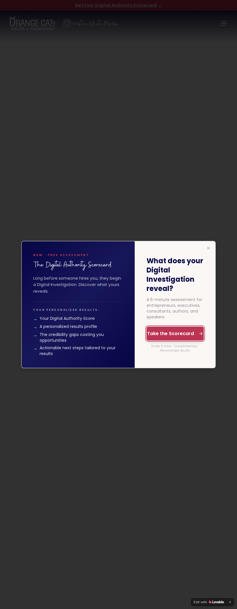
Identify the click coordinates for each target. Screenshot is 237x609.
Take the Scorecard (170, 333)
